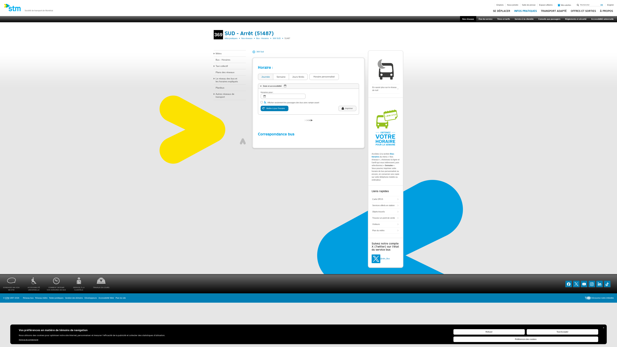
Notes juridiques (56, 298)
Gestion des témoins (74, 298)
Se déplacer (501, 11)
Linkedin (599, 283)
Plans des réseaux (225, 72)
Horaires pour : (267, 92)
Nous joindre (512, 5)
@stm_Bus (385, 259)
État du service (485, 19)
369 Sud (260, 52)
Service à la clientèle (524, 19)
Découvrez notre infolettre (602, 298)
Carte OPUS (377, 199)
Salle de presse (529, 5)
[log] (283, 96)
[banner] (28, 8)
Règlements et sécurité (575, 19)
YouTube (584, 283)
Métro (219, 53)
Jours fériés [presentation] (298, 77)
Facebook (568, 283)
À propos (606, 11)
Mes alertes (565, 5)
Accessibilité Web (106, 298)
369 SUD (277, 38)
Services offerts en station (383, 205)
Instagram (591, 283)
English (610, 5)
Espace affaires (546, 5)
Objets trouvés (378, 212)
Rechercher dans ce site (578, 5)
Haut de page (243, 141)
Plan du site (121, 298)
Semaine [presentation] (281, 77)
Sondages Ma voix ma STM (11, 289)
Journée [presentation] (265, 77)
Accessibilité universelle (602, 19)
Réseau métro (41, 298)
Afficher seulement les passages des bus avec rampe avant (293, 103)
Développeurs (91, 298)
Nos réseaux (468, 19)
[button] (324, 77)
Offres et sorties (583, 11)
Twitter (576, 283)
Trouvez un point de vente (383, 218)
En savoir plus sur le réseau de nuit (384, 88)
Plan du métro (378, 230)
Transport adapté (554, 11)
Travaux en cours (101, 287)
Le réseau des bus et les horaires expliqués (227, 80)
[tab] (265, 77)
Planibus (220, 87)
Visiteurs (376, 224)
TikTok (607, 283)
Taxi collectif (222, 66)
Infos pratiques (525, 11)
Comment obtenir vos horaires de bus (56, 289)
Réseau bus (28, 298)
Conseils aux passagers (549, 19)
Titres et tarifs (503, 19)
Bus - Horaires (262, 38)
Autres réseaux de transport (225, 95)
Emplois (500, 5)
